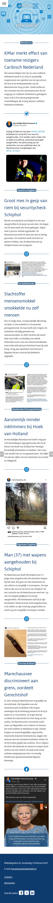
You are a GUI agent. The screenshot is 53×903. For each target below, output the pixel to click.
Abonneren (9, 882)
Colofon (8, 876)
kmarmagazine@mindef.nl (23, 868)
